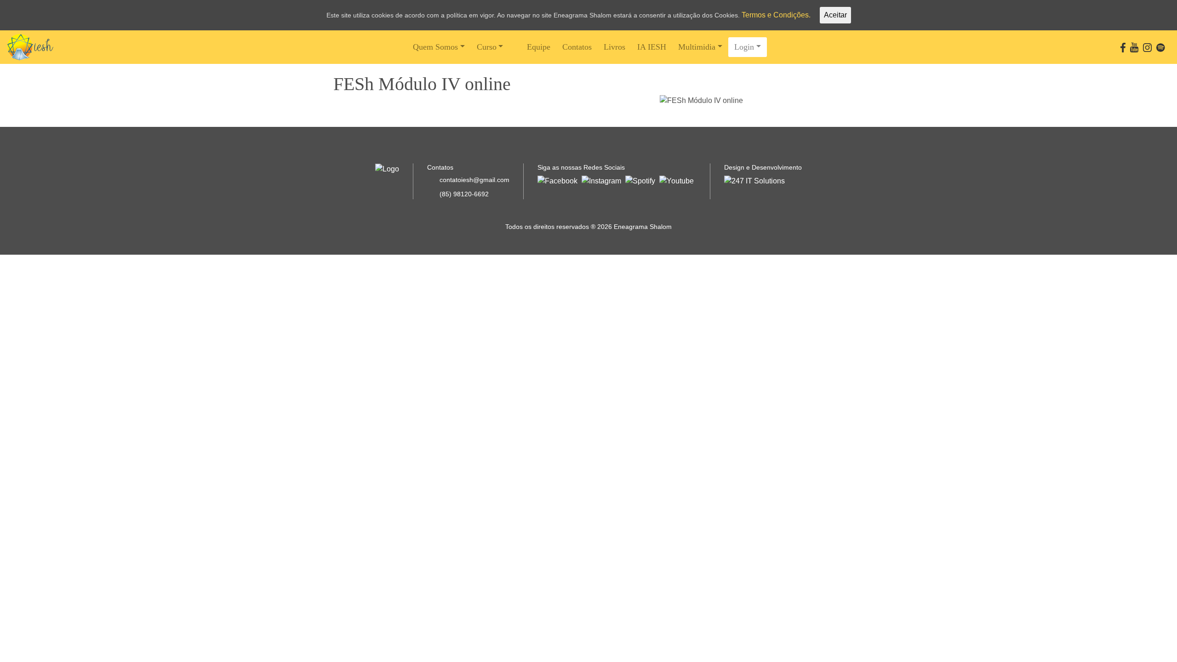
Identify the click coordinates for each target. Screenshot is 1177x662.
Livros (614, 46)
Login (744, 46)
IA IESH (651, 46)
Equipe (538, 46)
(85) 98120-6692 (464, 194)
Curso (487, 46)
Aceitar (835, 15)
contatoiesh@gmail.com (474, 179)
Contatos (577, 46)
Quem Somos (435, 46)
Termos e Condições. (776, 15)
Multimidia (696, 46)
